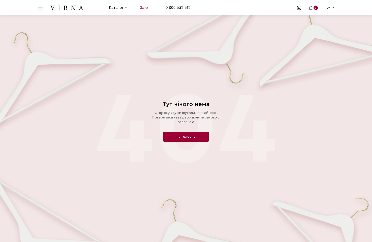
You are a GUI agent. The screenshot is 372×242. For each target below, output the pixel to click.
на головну (186, 136)
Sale (144, 8)
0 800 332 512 (178, 8)
